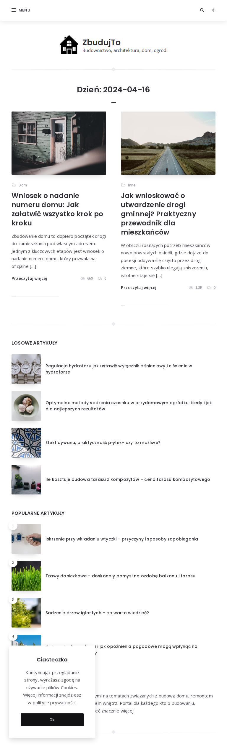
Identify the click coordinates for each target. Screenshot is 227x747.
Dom (23, 185)
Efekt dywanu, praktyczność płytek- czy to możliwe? (103, 442)
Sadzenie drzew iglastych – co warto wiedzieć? (97, 613)
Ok (52, 720)
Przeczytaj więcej (29, 278)
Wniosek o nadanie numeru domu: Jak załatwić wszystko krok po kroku (57, 209)
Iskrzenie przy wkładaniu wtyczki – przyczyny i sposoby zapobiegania (122, 539)
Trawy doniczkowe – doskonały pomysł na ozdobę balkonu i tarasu (120, 576)
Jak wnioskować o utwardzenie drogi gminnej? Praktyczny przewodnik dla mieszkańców (158, 214)
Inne (132, 185)
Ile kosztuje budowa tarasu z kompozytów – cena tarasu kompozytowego (128, 479)
